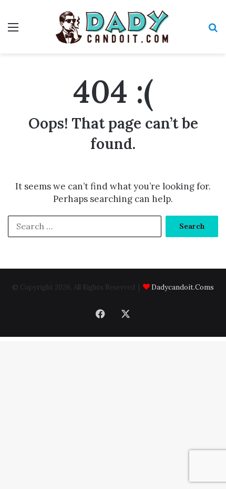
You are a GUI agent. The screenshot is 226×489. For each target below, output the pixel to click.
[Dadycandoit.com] (113, 26)
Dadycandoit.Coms (182, 287)
